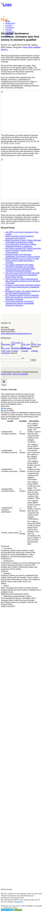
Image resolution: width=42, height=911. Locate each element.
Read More (18, 902)
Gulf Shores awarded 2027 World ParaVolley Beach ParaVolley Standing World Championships (23, 250)
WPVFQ (4, 49)
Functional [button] (5, 546)
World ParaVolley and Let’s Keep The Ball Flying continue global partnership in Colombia (22, 261)
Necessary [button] (5, 406)
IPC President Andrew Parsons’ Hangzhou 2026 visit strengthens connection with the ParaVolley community (22, 297)
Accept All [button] (18, 910)
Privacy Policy (6, 374)
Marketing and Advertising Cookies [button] (15, 594)
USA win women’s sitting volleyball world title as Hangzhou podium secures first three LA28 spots (22, 281)
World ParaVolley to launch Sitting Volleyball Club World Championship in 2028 (23, 241)
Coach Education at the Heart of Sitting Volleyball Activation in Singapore (20, 245)
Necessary (8, 408)
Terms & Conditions (20, 374)
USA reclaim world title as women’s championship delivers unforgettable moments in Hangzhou (19, 303)
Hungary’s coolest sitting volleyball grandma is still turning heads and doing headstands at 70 (22, 287)
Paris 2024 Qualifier (31, 47)
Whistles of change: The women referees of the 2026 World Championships (22, 292)
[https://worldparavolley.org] (6, 4)
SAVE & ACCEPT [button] (8, 606)
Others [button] (3, 584)
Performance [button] (6, 559)
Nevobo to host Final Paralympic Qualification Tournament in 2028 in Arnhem (22, 255)
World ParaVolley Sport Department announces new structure (19, 237)
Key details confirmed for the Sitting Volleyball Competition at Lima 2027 (19, 266)
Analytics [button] (4, 571)
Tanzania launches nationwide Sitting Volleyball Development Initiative (20, 270)
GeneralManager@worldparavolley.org (16, 334)
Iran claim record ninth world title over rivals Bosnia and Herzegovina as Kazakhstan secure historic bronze (22, 275)
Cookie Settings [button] (7, 910)
